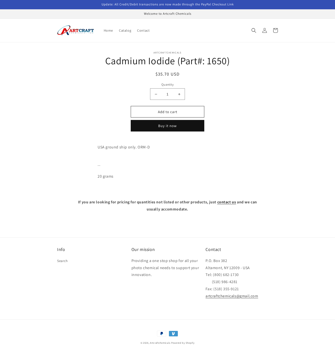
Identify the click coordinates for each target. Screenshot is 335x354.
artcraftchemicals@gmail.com (232, 296)
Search (62, 261)
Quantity (167, 84)
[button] (253, 30)
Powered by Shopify (183, 342)
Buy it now (167, 125)
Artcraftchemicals (160, 342)
